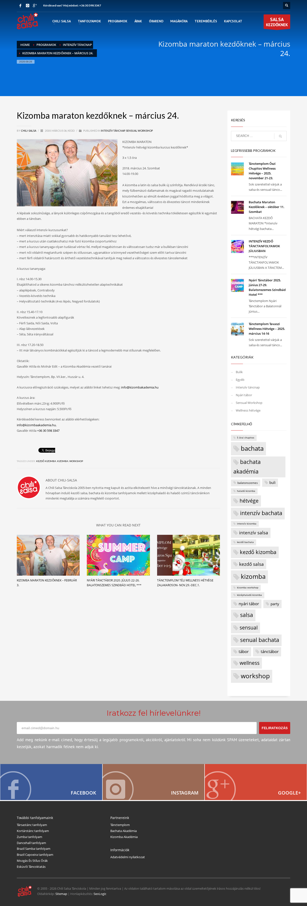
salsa (246, 615)
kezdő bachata (245, 542)
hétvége (249, 500)
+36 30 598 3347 (90, 5)
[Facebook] (20, 5)
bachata (252, 448)
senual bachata (259, 640)
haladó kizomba (246, 491)
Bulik (239, 372)
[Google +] (34, 5)
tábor (244, 651)
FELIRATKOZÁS (275, 728)
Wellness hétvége (248, 410)
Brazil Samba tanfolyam (33, 848)
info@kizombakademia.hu (140, 387)
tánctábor (270, 651)
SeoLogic (100, 894)
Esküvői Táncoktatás (31, 866)
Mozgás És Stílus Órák (32, 860)
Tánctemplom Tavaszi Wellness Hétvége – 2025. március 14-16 (267, 329)
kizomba (62, 461)
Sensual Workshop (139, 130)
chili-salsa (29, 130)
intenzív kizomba (246, 523)
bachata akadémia (247, 466)
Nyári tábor (244, 395)
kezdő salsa (251, 564)
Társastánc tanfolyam (32, 825)
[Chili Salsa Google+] (256, 782)
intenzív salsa (253, 533)
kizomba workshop (247, 587)
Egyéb (240, 379)
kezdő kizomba (46, 461)
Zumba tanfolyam (29, 837)
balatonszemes (247, 483)
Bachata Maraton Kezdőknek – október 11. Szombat (266, 207)
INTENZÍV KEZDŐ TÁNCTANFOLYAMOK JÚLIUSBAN (264, 246)
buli (272, 482)
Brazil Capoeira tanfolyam (35, 854)
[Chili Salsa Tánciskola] (51, 782)
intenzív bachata (261, 513)
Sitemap (61, 894)
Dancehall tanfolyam (31, 843)
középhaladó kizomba (249, 595)
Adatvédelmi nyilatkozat (127, 857)
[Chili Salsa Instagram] (154, 782)
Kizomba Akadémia (124, 837)
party (275, 603)
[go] (280, 136)
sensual (249, 627)
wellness (250, 662)
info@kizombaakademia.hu (36, 425)
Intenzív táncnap (113, 130)
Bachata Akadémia (123, 831)
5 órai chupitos (245, 437)
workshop (76, 461)
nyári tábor (249, 603)
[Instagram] (27, 5)
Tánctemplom (120, 825)
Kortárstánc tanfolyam (33, 831)
